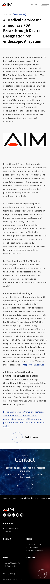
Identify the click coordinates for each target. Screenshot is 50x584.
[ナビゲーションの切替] (44, 4)
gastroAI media (11, 563)
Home (5, 498)
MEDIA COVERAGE (35, 550)
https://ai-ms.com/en (34, 364)
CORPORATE (33, 547)
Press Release (19, 14)
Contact (30, 558)
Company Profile (12, 528)
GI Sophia (9, 566)
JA (32, 4)
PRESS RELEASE (34, 544)
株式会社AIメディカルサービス (7, 4)
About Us (8, 531)
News (14, 498)
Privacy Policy (9, 573)
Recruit (7, 539)
